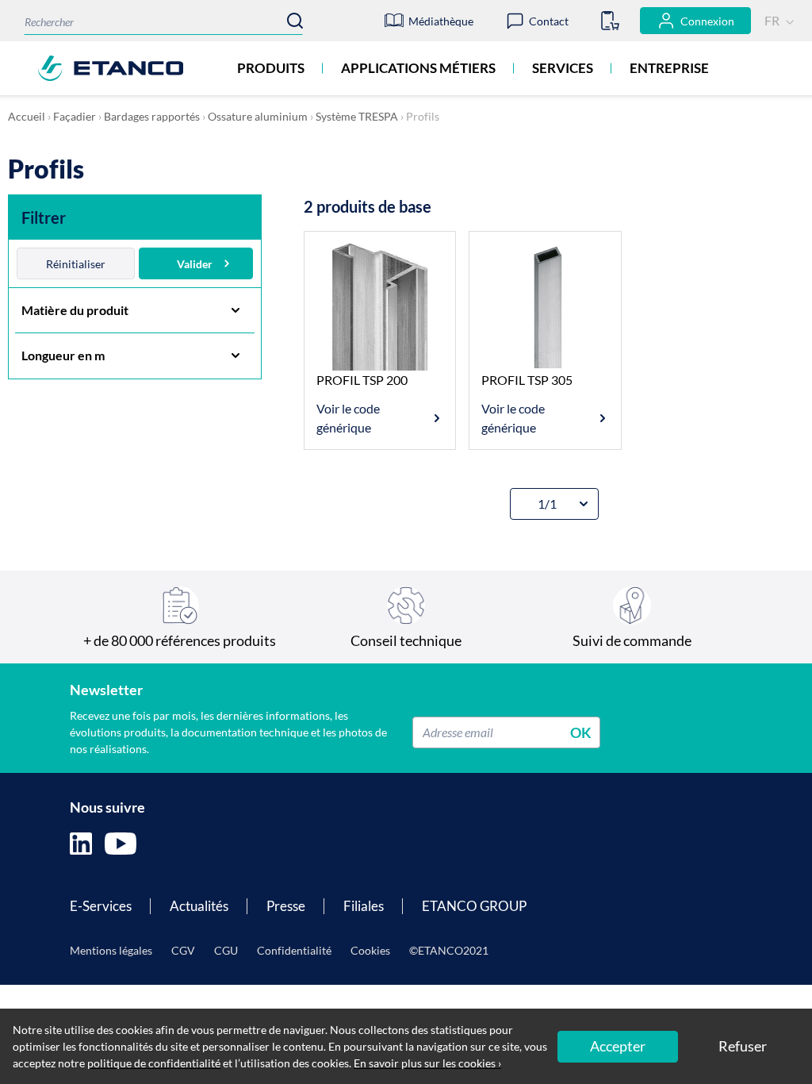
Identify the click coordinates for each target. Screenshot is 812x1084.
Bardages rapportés (152, 116)
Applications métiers (418, 68)
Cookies (370, 950)
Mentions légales (111, 950)
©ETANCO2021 (448, 950)
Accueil (26, 116)
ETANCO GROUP (474, 906)
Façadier (74, 116)
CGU (226, 950)
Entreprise (669, 68)
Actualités (199, 906)
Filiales (363, 906)
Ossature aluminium (258, 116)
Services (562, 68)
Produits (270, 68)
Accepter (617, 1046)
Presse (285, 906)
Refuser (742, 1046)
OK (581, 731)
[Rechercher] (295, 20)
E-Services (101, 906)
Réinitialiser (75, 264)
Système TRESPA (357, 116)
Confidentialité (294, 950)
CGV (183, 950)
